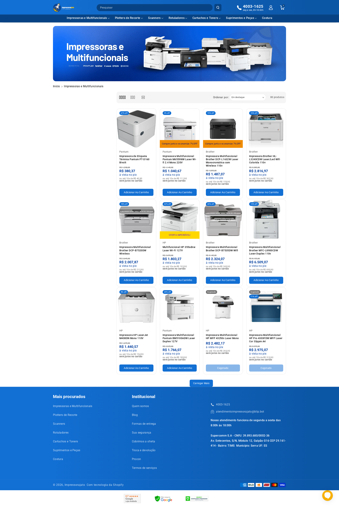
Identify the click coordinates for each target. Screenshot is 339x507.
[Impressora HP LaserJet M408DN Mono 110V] (136, 307)
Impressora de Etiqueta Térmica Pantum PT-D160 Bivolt (134, 159)
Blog (135, 415)
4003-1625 (223, 404)
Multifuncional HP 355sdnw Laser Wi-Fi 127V (179, 249)
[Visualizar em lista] (143, 97)
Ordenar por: (221, 97)
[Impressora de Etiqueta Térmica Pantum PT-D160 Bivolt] (136, 128)
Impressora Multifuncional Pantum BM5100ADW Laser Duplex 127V (179, 338)
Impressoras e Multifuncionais (87, 18)
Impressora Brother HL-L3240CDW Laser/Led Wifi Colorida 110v (264, 159)
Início (56, 86)
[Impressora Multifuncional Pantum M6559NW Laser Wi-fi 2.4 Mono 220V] (179, 128)
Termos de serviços (144, 468)
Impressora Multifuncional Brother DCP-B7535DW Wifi (222, 249)
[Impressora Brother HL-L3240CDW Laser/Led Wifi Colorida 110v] (266, 128)
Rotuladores (177, 18)
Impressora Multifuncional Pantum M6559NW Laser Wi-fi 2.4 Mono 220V (180, 159)
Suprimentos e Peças (240, 18)
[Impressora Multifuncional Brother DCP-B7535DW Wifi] (223, 219)
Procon (136, 459)
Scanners (154, 18)
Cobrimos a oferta (143, 441)
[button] (88, 18)
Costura (58, 459)
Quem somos (140, 406)
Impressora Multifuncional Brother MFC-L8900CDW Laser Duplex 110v (265, 250)
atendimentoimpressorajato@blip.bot (240, 411)
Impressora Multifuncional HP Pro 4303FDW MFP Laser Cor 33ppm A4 (265, 338)
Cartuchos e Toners (205, 18)
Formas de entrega (144, 423)
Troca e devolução (144, 450)
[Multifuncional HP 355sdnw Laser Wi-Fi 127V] (179, 219)
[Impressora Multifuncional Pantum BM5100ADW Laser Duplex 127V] (179, 307)
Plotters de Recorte (127, 18)
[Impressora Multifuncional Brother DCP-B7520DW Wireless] (136, 219)
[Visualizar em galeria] (133, 97)
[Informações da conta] (271, 7)
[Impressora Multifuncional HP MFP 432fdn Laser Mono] (223, 307)
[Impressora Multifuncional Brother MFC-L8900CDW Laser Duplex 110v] (266, 219)
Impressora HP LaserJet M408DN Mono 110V (133, 337)
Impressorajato (75, 485)
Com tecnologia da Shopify (105, 485)
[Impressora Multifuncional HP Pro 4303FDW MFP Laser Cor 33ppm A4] (266, 307)
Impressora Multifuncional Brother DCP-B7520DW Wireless (135, 250)
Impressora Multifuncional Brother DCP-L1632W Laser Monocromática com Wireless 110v (222, 161)
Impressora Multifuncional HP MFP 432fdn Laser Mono (222, 337)
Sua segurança (141, 432)
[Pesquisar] (217, 7)
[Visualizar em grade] (122, 97)
